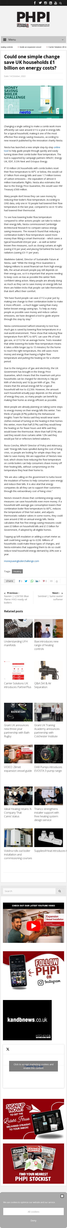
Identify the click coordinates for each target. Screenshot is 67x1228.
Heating (17, 571)
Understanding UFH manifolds (16, 643)
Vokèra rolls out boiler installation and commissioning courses (18, 854)
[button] (62, 1196)
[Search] (60, 891)
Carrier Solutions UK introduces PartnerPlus (18, 685)
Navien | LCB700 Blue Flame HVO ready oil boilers (16, 597)
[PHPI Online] (33, 19)
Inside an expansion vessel (23, 47)
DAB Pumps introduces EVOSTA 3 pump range (48, 769)
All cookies (33, 1211)
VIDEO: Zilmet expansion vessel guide (18, 769)
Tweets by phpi (34, 1066)
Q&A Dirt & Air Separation (42, 685)
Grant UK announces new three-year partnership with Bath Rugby (16, 730)
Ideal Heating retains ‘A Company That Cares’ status (17, 812)
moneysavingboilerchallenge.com (21, 561)
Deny (33, 1220)
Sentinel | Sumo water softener (50, 596)
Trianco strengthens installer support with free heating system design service (46, 814)
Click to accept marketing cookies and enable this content (34, 1066)
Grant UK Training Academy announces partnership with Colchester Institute (47, 730)
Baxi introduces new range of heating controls (46, 645)
